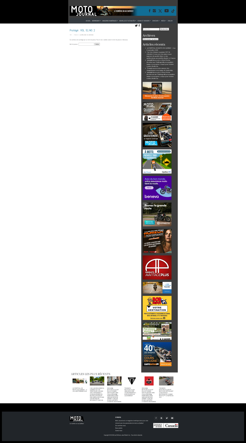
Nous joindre (118, 428)
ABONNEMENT (96, 21)
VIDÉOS (163, 21)
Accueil (88, 21)
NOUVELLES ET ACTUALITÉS (127, 21)
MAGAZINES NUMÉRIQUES (109, 21)
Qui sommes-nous (120, 426)
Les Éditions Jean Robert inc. (122, 435)
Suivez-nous (118, 431)
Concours (155, 21)
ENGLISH (170, 21)
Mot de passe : (74, 44)
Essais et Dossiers (144, 21)
